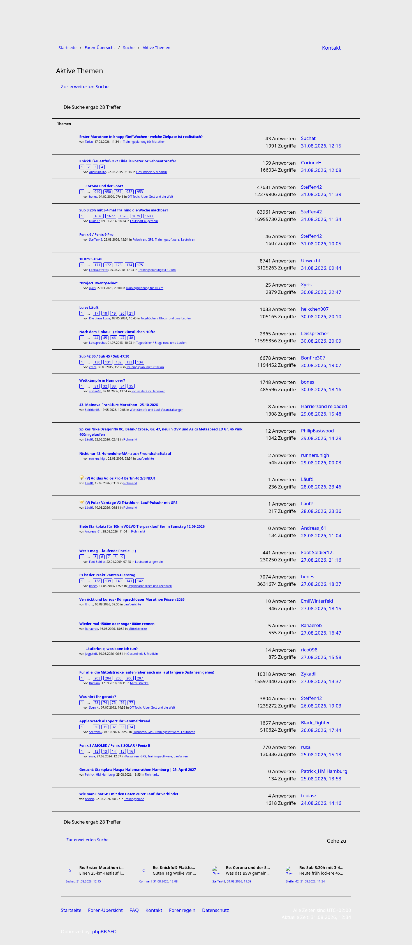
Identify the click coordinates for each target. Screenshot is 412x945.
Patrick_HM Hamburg (100, 774)
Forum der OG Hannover (148, 391)
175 (140, 264)
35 (131, 386)
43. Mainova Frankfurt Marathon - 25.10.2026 (118, 404)
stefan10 (95, 391)
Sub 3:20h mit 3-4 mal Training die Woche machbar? (123, 210)
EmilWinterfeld (317, 601)
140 (119, 580)
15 (122, 751)
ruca (92, 756)
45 (105, 337)
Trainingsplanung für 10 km (157, 270)
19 (114, 313)
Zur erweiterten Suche (84, 86)
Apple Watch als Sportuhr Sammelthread (114, 721)
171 (97, 264)
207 (140, 678)
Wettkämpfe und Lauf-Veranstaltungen (156, 410)
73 (96, 702)
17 (96, 313)
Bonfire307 (313, 357)
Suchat (308, 138)
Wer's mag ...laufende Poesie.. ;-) (107, 550)
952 (129, 191)
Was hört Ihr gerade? (97, 696)
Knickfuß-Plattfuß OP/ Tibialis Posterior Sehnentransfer (127, 161)
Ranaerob (91, 629)
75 (114, 702)
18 (105, 313)
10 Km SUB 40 (90, 259)
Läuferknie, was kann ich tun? (111, 648)
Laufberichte (145, 458)
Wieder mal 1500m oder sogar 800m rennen (116, 623)
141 (129, 580)
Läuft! (89, 439)
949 (97, 191)
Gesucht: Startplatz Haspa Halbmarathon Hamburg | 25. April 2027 (137, 769)
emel (92, 367)
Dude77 (94, 221)
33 (114, 386)
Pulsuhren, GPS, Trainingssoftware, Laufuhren (164, 239)
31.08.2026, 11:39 (239, 881)
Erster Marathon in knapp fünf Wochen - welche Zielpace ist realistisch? (141, 136)
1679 (136, 216)
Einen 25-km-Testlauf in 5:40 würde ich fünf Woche (101, 873)
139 (108, 580)
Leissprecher (97, 343)
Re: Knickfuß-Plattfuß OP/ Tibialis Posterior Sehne (175, 867)
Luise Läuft (88, 307)
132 (119, 362)
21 (131, 313)
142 (140, 580)
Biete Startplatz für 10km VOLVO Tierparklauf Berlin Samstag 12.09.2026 (142, 526)
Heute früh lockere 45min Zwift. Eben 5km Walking (321, 873)
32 (105, 386)
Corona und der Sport (104, 186)
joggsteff (91, 654)
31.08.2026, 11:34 (312, 881)
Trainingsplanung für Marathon (144, 142)
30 (96, 727)
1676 (98, 216)
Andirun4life (97, 172)
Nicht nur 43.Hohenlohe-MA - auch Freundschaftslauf (125, 453)
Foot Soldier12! (317, 552)
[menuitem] (331, 47)
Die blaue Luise (99, 318)
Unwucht (310, 260)
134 (140, 362)
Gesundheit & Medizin (151, 172)
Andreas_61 (93, 531)
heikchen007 (315, 309)
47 (122, 337)
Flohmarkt (130, 439)
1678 (124, 216)
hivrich (89, 799)
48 (131, 337)
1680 (149, 216)
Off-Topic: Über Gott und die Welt (150, 197)
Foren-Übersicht (105, 910)
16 (131, 751)
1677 (111, 216)
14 (114, 751)
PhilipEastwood (317, 430)
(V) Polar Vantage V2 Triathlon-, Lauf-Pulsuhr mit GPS (131, 502)
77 (131, 702)
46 (114, 337)
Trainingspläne (134, 799)
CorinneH (311, 162)
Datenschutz (215, 910)
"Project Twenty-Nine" (98, 283)
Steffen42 (311, 187)
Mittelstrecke (137, 629)
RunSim (94, 683)
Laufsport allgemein (144, 221)
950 (108, 191)
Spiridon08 (92, 410)
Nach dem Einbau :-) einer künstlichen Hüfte (117, 331)
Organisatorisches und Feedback (150, 586)
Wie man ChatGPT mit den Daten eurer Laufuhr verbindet (128, 794)
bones (93, 197)
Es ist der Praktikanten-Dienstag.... (109, 575)
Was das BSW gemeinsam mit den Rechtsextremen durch (248, 873)
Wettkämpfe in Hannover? (102, 380)
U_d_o (89, 604)
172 (108, 264)
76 (122, 702)
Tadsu (89, 142)
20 (122, 313)
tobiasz (308, 795)
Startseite (71, 910)
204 (108, 678)
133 (129, 362)
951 (119, 191)
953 (140, 191)
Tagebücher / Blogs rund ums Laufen (166, 318)
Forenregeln (182, 910)
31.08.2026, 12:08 (165, 881)
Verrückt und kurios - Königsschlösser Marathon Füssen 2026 (131, 599)
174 (129, 264)
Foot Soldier (97, 562)
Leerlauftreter (98, 270)
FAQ (134, 910)
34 (122, 386)
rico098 (309, 649)
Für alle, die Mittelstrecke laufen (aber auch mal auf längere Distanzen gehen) (146, 672)
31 (96, 386)
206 (129, 678)
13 (105, 751)
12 (96, 751)
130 (97, 362)
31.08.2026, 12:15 (89, 881)
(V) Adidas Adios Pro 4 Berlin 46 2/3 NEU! (120, 478)
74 (105, 702)
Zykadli (308, 673)
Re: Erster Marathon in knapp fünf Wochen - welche (101, 867)
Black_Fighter (315, 722)
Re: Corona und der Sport (248, 867)
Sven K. (94, 707)
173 (119, 264)
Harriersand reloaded (324, 406)
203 (97, 678)
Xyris (92, 288)
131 (108, 362)
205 (119, 678)
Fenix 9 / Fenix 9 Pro (96, 234)
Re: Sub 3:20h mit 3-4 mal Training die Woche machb (321, 867)
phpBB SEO (104, 931)
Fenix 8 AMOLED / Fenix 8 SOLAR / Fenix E (114, 745)
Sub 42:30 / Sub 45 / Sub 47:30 (104, 356)
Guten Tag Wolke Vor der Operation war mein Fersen (175, 873)
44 (96, 337)
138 (97, 580)
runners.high (97, 458)
